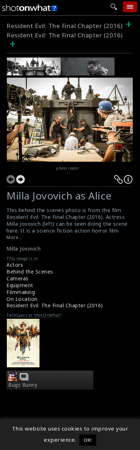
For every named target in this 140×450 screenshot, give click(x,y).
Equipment (19, 285)
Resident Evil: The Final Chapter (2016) (64, 26)
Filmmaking (20, 292)
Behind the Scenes (29, 271)
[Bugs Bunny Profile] (12, 379)
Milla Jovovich (23, 248)
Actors (14, 264)
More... (14, 237)
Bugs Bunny (22, 385)
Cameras (17, 278)
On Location (22, 298)
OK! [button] (88, 440)
